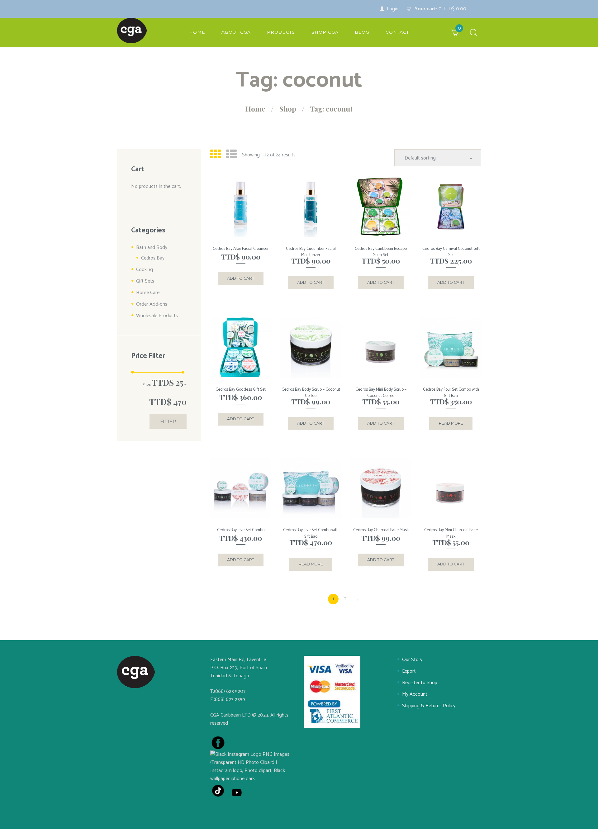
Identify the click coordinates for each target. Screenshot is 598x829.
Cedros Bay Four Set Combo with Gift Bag (451, 392)
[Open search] (473, 33)
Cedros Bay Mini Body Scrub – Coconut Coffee (380, 392)
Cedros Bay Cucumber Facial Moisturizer (311, 252)
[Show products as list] (231, 155)
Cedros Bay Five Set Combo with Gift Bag (311, 533)
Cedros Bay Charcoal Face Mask (381, 529)
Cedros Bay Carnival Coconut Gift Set (451, 252)
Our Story (412, 659)
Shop (287, 109)
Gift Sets (145, 281)
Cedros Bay (152, 258)
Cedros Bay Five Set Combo (240, 529)
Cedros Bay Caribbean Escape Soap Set (381, 252)
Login (392, 9)
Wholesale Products (157, 316)
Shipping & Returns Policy (428, 706)
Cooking (144, 269)
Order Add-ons (151, 304)
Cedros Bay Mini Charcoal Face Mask (451, 533)
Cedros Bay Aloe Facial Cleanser (240, 248)
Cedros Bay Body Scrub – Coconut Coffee (311, 392)
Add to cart (240, 278)
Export (409, 671)
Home (255, 109)
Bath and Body (151, 247)
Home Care (147, 292)
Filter (168, 421)
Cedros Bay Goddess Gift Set (241, 389)
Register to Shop (419, 683)
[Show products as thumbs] (215, 155)
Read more (451, 423)
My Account (414, 694)
